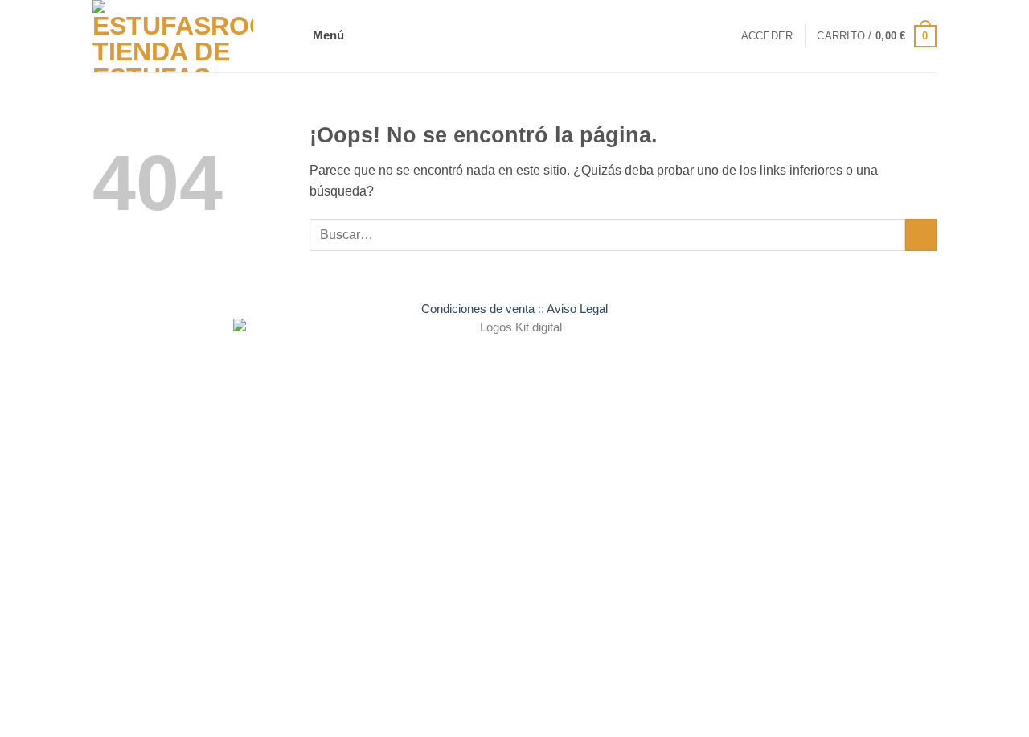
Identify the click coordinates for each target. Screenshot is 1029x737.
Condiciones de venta (478, 309)
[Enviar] (921, 235)
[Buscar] (723, 36)
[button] (331, 36)
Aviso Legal (577, 309)
